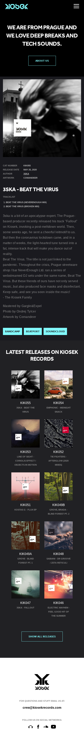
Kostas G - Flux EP (25, 510)
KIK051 (25, 505)
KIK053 (25, 452)
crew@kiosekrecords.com (42, 707)
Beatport (33, 331)
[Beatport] (30, 726)
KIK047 (25, 603)
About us (42, 60)
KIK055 (25, 403)
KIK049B (58, 505)
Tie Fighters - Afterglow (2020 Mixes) (58, 460)
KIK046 (58, 603)
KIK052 (58, 452)
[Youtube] (53, 726)
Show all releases (42, 636)
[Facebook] (38, 726)
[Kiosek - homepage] (16, 6)
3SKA (26, 174)
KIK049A (25, 554)
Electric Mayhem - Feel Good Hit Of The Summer (59, 611)
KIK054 (58, 403)
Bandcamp (12, 331)
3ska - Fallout (25, 607)
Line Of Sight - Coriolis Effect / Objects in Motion (25, 460)
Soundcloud (55, 331)
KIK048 (58, 554)
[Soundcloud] (45, 726)
